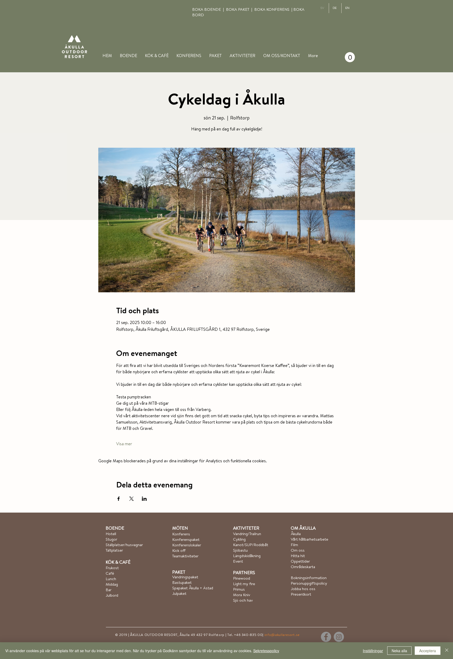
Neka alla (399, 650)
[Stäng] (447, 650)
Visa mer (124, 444)
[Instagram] (339, 637)
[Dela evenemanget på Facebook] (118, 499)
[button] (281, 55)
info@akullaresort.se (282, 634)
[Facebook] (326, 637)
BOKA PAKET (238, 9)
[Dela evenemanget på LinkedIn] (144, 499)
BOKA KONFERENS (271, 9)
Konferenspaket (185, 539)
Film (294, 544)
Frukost (112, 567)
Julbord (112, 595)
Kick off (179, 550)
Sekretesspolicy (266, 650)
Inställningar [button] (373, 650)
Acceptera (427, 650)
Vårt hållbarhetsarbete (309, 539)
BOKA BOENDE (207, 9)
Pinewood (241, 578)
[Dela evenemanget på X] (131, 499)
